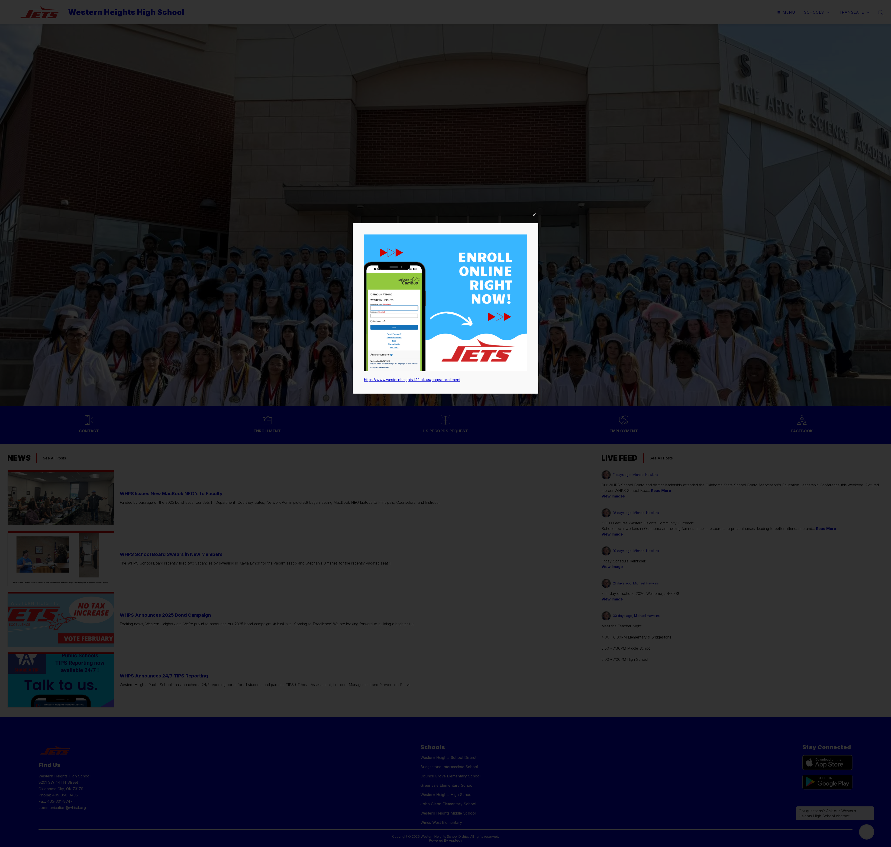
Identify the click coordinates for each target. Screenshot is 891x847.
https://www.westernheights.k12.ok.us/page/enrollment (412, 379)
